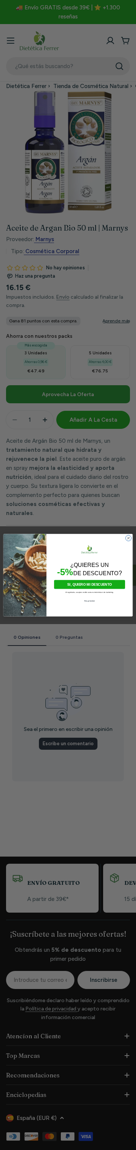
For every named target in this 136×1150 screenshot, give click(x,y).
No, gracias (89, 601)
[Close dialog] (128, 538)
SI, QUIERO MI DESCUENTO (89, 584)
